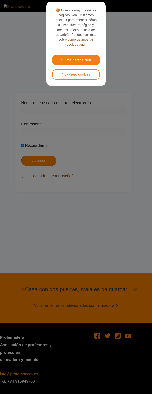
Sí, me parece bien (76, 60)
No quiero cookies (76, 74)
